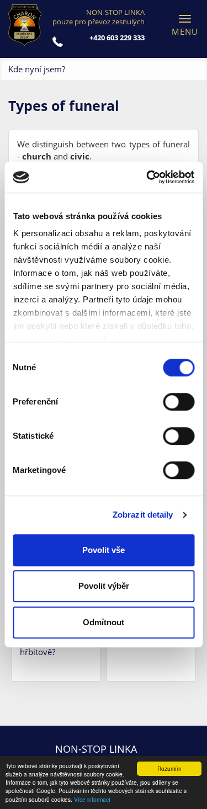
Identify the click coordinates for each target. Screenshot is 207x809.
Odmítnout (103, 622)
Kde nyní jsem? (36, 68)
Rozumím (169, 768)
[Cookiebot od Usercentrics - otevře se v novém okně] (147, 177)
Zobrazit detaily (143, 514)
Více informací (92, 799)
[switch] (178, 402)
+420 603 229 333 (117, 37)
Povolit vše (103, 550)
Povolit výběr (103, 585)
